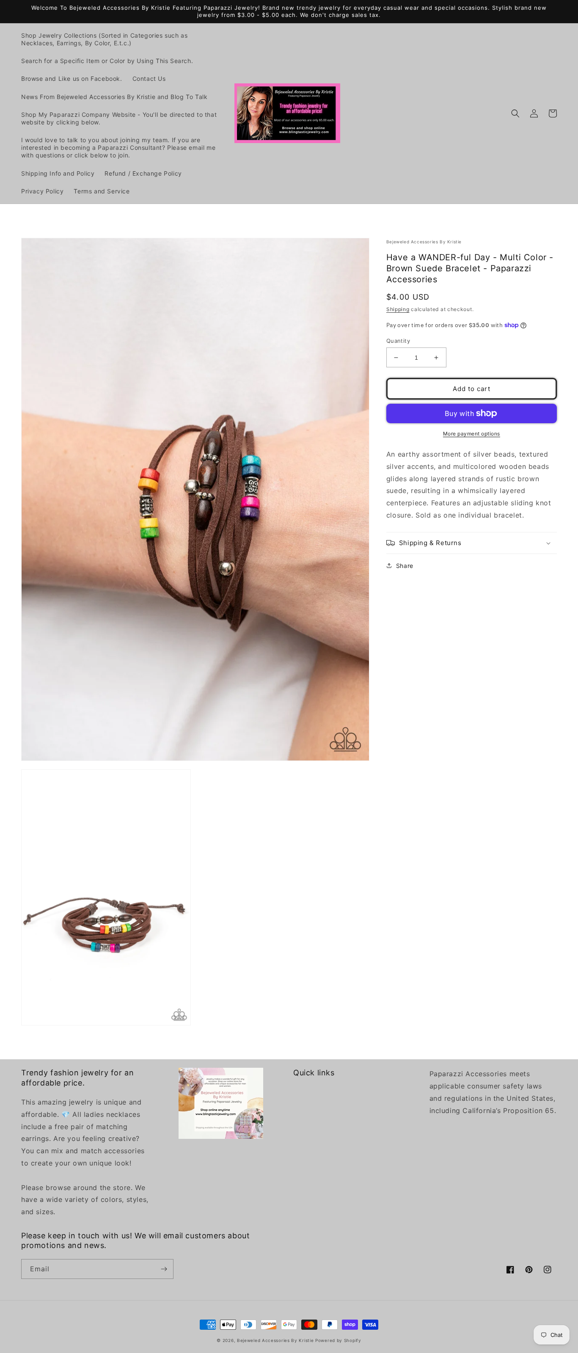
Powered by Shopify (338, 1340)
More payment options (471, 433)
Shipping (398, 309)
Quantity (398, 340)
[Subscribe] (163, 1269)
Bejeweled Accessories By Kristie (275, 1340)
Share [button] (404, 565)
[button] (515, 113)
